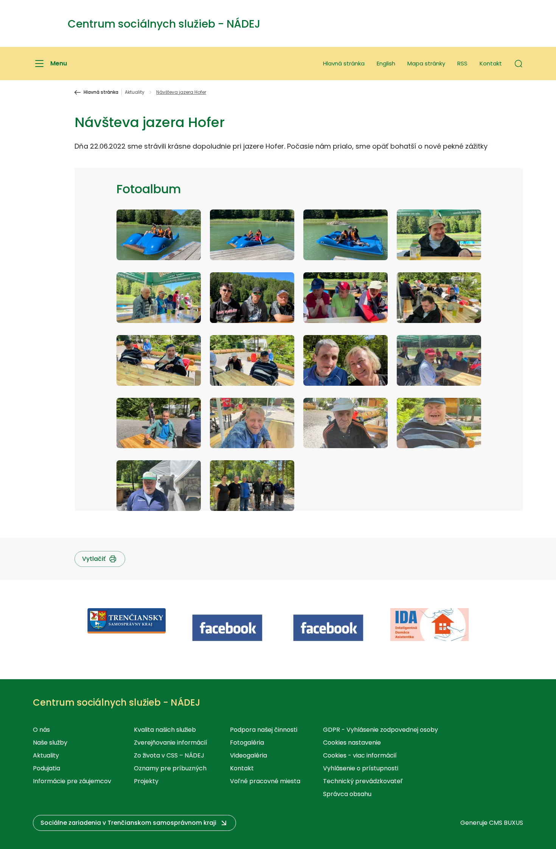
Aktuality (134, 92)
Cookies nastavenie (352, 742)
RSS (462, 63)
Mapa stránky (426, 63)
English (386, 63)
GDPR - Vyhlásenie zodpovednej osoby (380, 729)
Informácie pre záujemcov (72, 781)
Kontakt (491, 63)
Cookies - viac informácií (360, 755)
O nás (41, 729)
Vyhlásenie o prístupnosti (360, 768)
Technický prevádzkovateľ (363, 781)
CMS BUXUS (506, 822)
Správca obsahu (347, 794)
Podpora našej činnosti (263, 729)
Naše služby (50, 742)
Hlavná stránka (344, 63)
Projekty (146, 781)
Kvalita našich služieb (165, 729)
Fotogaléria (247, 742)
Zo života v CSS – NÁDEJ (169, 755)
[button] (518, 63)
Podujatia (46, 768)
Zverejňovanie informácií (170, 742)
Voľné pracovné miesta (265, 781)
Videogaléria (248, 755)
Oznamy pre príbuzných (170, 768)
